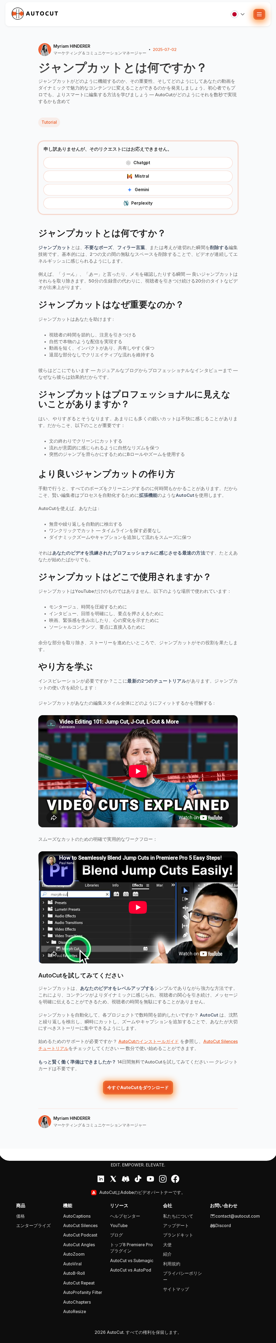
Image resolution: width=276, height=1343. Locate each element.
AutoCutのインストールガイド (148, 1041)
